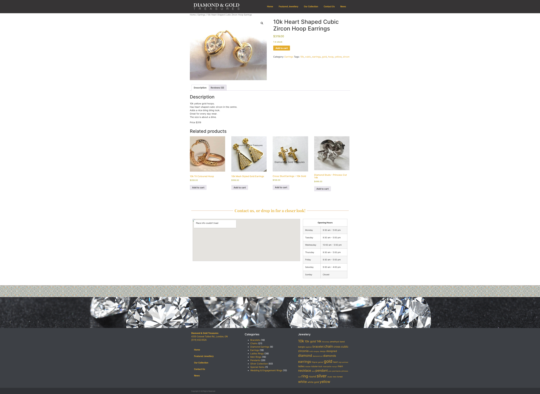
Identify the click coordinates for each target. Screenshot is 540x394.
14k (319, 341)
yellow (338, 56)
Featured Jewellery (288, 6)
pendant (321, 370)
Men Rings (255, 356)
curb (311, 351)
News (343, 6)
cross (337, 346)
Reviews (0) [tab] (217, 87)
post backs (336, 371)
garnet (320, 362)
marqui (334, 367)
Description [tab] (200, 87)
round (312, 376)
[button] (262, 23)
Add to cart (281, 48)
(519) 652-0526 (199, 340)
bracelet (318, 346)
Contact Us (329, 6)
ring (304, 376)
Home (270, 6)
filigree (314, 362)
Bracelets (255, 340)
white (302, 382)
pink (330, 371)
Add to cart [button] (198, 187)
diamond (305, 355)
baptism (309, 347)
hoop (331, 56)
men (340, 366)
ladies (301, 366)
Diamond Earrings (259, 346)
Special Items (257, 367)
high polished (343, 362)
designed (331, 351)
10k (302, 56)
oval (313, 371)
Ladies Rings (257, 353)
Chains (253, 343)
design (323, 351)
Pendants (255, 360)
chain (328, 346)
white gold (313, 382)
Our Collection (311, 6)
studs (329, 377)
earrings (316, 56)
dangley (316, 351)
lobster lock (316, 366)
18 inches (325, 342)
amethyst (334, 341)
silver (322, 375)
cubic (308, 56)
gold (324, 56)
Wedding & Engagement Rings (266, 370)
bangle (301, 347)
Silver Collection (259, 363)
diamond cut (317, 356)
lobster (308, 367)
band (342, 341)
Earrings (201, 15)
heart (335, 362)
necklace (304, 370)
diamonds (329, 355)
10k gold (310, 341)
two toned (338, 376)
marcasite (327, 366)
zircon (346, 56)
